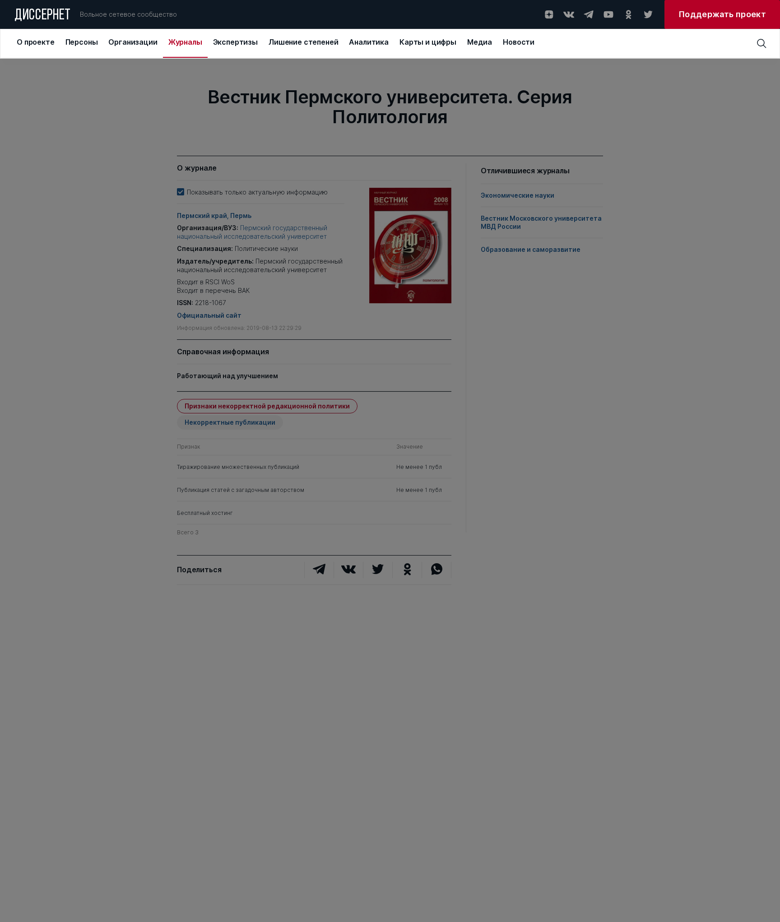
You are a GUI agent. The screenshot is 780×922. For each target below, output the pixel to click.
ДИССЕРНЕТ (42, 15)
